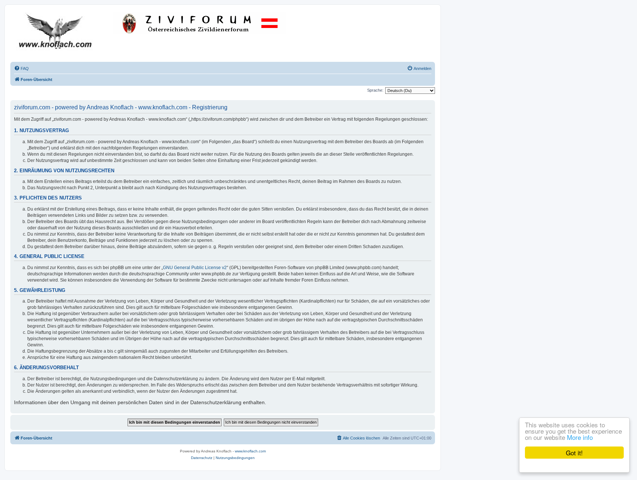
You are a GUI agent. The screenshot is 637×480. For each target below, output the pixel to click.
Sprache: (375, 90)
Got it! (574, 452)
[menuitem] (21, 68)
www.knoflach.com (250, 451)
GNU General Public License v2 (195, 267)
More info (580, 437)
